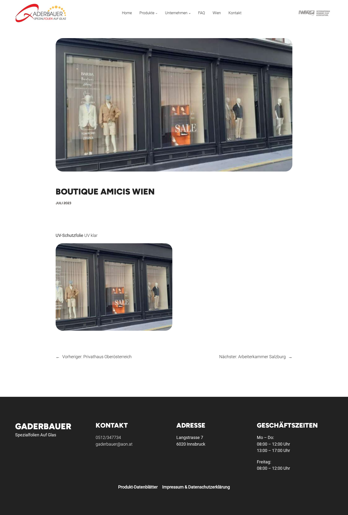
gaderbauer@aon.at (114, 444)
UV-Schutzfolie (69, 235)
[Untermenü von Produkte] (156, 13)
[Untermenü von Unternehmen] (190, 13)
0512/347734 (108, 437)
